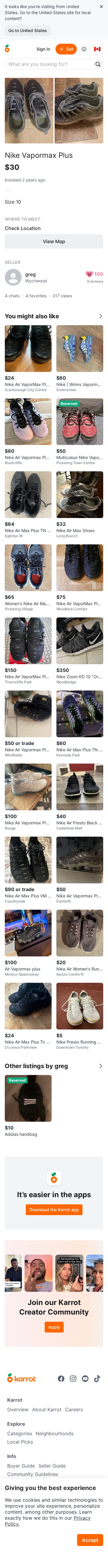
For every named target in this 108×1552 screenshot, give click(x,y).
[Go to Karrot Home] (21, 1378)
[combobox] (49, 64)
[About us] (84, 49)
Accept (90, 1540)
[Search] (98, 64)
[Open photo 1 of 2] (29, 110)
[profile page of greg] (13, 277)
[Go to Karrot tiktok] (97, 1378)
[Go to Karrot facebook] (61, 1378)
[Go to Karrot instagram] (73, 1378)
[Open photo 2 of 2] (79, 110)
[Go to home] (7, 49)
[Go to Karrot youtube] (85, 1378)
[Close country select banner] (101, 6)
